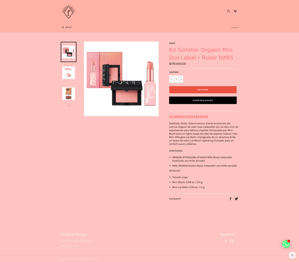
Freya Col (73, 259)
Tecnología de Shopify (88, 259)
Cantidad (173, 72)
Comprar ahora (203, 100)
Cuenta (235, 27)
